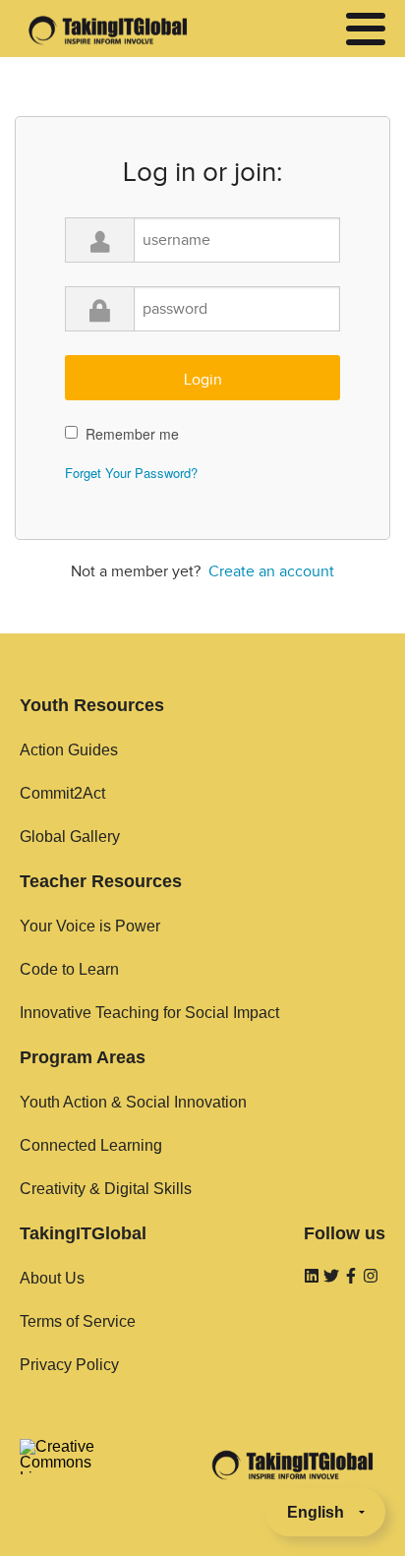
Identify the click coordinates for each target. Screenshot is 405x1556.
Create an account (271, 571)
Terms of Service (78, 1321)
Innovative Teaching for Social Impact (149, 1012)
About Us (52, 1278)
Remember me (132, 434)
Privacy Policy (69, 1364)
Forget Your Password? (131, 472)
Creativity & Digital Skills (106, 1188)
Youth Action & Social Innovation (133, 1102)
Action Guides (69, 750)
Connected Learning (91, 1145)
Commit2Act (62, 793)
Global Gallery (70, 836)
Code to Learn (69, 969)
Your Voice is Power (90, 926)
